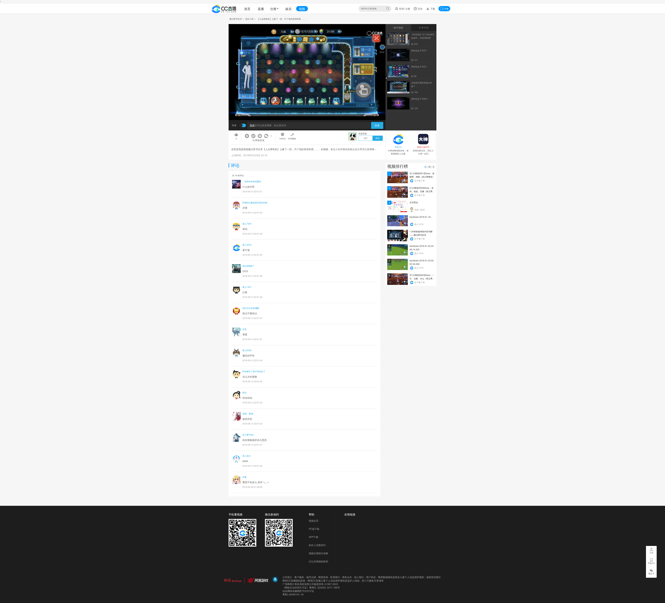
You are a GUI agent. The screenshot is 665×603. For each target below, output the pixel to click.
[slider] (348, 116)
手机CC (651, 562)
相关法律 (311, 577)
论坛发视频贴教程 (318, 561)
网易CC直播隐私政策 (293, 580)
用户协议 (371, 577)
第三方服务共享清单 (373, 580)
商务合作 (347, 577)
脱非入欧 (249, 18)
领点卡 (651, 573)
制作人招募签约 (317, 545)
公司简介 (287, 577)
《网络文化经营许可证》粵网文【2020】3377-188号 (311, 587)
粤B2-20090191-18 (292, 594)
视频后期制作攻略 (318, 553)
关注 (377, 138)
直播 (261, 8)
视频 (302, 8)
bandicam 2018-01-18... (421, 216)
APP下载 (313, 537)
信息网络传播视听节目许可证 (298, 591)
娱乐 (288, 8)
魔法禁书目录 (235, 18)
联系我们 (335, 577)
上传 (651, 552)
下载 (432, 8)
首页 (247, 8)
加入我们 (359, 577)
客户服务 (299, 577)
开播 (446, 8)
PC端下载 (314, 529)
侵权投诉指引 (433, 577)
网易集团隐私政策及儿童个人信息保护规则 (401, 577)
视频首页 (313, 520)
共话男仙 (414, 202)
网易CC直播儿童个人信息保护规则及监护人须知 (334, 580)
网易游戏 (323, 577)
